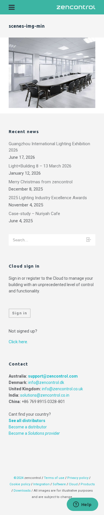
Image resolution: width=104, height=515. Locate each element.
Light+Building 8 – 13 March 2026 (40, 166)
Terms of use (54, 478)
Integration (41, 484)
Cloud (74, 484)
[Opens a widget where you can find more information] (82, 505)
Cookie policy (20, 484)
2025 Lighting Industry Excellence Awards (48, 197)
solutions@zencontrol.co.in (44, 395)
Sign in (19, 313)
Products (88, 484)
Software (59, 484)
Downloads (22, 490)
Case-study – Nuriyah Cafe (34, 213)
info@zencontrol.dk (46, 382)
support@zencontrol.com (53, 376)
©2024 (18, 478)
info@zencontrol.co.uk (62, 389)
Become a (34, 433)
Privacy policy (77, 478)
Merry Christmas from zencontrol (41, 181)
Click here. (18, 341)
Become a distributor (28, 427)
